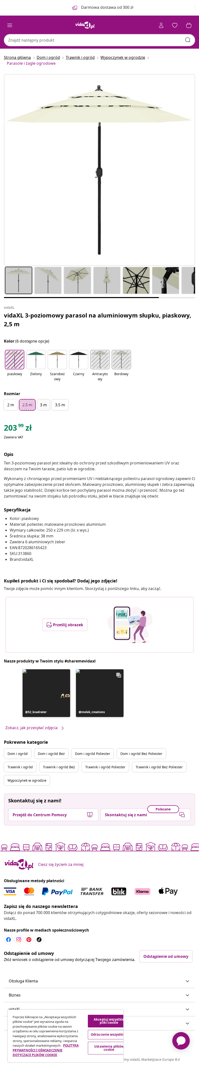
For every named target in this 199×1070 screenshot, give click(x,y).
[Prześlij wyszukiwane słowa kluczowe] (188, 40)
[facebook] (8, 939)
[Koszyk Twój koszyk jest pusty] (189, 25)
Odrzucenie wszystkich (109, 1034)
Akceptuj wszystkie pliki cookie (109, 1021)
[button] (14, 366)
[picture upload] (130, 624)
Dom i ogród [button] (18, 753)
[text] (18, 429)
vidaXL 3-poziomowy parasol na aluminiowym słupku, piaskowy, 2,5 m (97, 319)
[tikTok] (39, 939)
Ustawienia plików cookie (109, 1048)
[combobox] (99, 40)
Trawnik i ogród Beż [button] (59, 767)
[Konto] (161, 25)
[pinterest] (28, 939)
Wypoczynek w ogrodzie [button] (27, 780)
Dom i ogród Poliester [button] (92, 753)
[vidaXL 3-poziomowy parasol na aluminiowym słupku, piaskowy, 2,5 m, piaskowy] (99, 169)
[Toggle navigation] (10, 25)
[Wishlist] (174, 25)
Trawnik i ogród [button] (20, 767)
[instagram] (18, 939)
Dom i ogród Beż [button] (51, 753)
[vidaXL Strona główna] (85, 25)
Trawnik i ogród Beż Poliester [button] (159, 767)
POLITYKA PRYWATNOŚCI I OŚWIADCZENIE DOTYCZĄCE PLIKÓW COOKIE (46, 1050)
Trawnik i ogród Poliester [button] (105, 767)
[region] (65, 1036)
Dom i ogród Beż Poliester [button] (141, 753)
